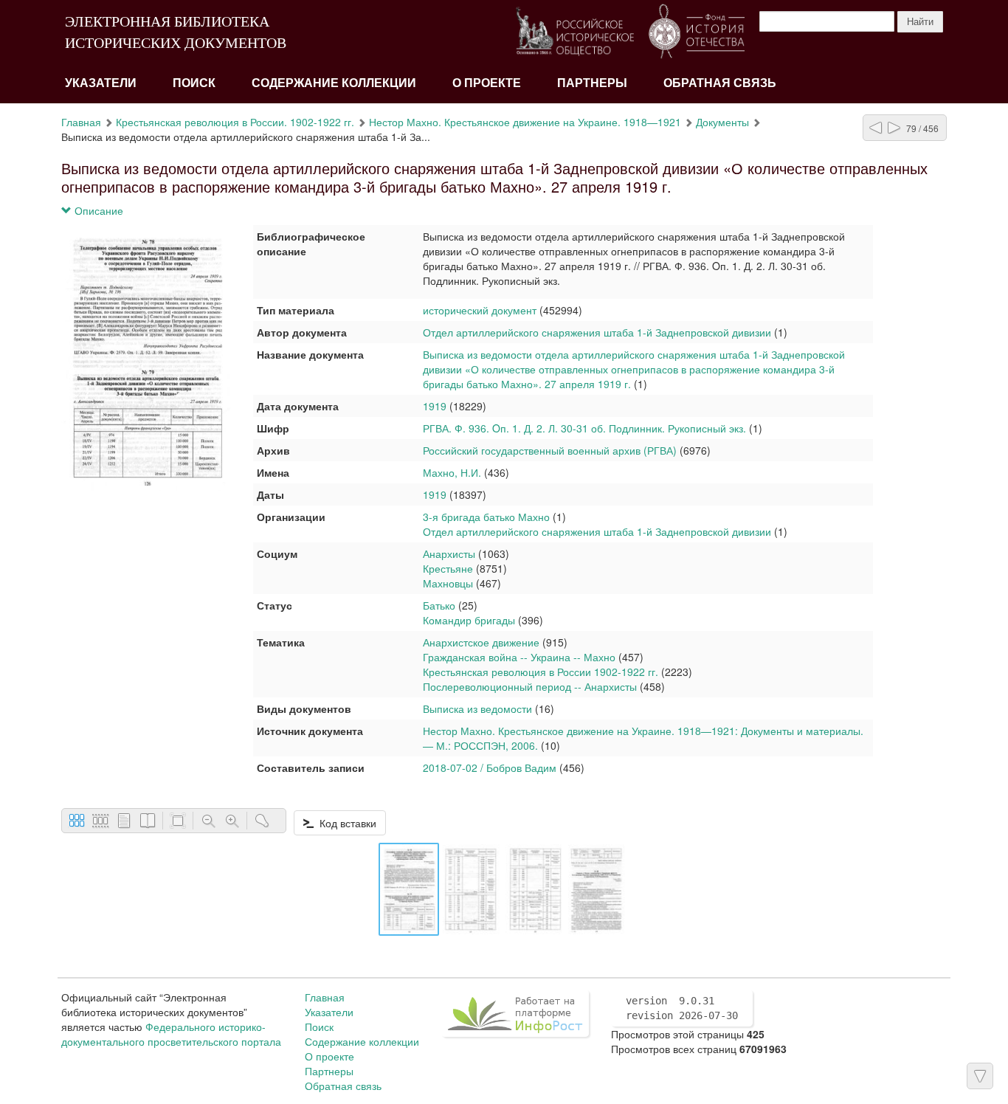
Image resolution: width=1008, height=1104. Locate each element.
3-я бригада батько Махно (486, 516)
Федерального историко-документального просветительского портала (171, 1034)
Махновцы (448, 583)
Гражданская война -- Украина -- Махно (519, 656)
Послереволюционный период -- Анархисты (530, 686)
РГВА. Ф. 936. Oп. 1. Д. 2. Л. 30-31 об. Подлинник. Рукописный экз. (586, 428)
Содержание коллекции (334, 83)
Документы (722, 121)
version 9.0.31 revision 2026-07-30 (682, 1008)
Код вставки (345, 822)
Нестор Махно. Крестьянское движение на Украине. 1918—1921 (525, 121)
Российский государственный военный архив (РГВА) (550, 450)
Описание (97, 210)
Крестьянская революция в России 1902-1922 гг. (540, 671)
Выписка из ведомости (477, 708)
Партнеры (592, 83)
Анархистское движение (481, 642)
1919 (434, 406)
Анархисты (449, 553)
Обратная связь (719, 83)
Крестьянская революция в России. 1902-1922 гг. (235, 121)
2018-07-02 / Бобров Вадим (489, 767)
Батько (439, 605)
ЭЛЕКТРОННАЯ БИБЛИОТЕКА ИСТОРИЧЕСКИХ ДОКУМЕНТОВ (175, 32)
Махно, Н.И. (452, 472)
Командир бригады (469, 620)
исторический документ (479, 310)
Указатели (101, 83)
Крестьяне (448, 568)
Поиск (194, 83)
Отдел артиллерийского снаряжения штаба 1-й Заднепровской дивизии (597, 531)
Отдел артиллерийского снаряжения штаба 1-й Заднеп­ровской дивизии (598, 332)
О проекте (486, 83)
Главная (81, 121)
